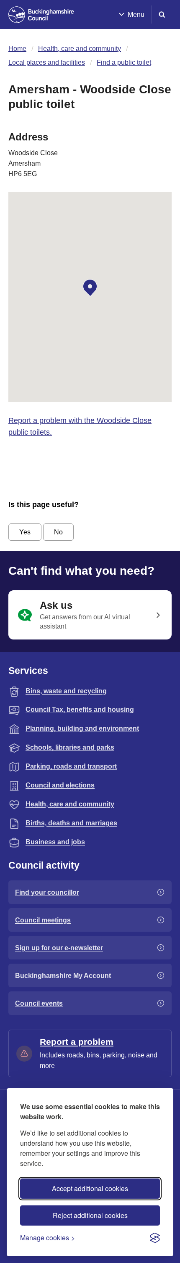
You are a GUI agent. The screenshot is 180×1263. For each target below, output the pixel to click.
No (58, 532)
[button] (90, 288)
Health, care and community (79, 48)
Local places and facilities (46, 62)
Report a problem (76, 1041)
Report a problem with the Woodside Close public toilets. (80, 426)
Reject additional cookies (90, 1215)
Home (17, 48)
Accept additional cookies (90, 1188)
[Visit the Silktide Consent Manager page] (155, 1238)
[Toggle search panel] (162, 14)
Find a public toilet (124, 62)
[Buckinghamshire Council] (41, 14)
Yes (25, 532)
